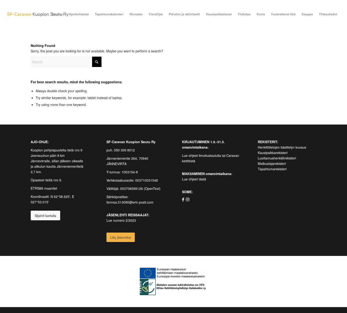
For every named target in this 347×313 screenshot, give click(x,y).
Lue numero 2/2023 (121, 220)
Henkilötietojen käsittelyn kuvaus (282, 147)
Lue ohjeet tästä (194, 179)
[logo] (38, 14)
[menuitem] (57, 14)
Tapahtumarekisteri (272, 169)
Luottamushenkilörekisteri (277, 158)
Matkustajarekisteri (272, 163)
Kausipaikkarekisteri (273, 152)
